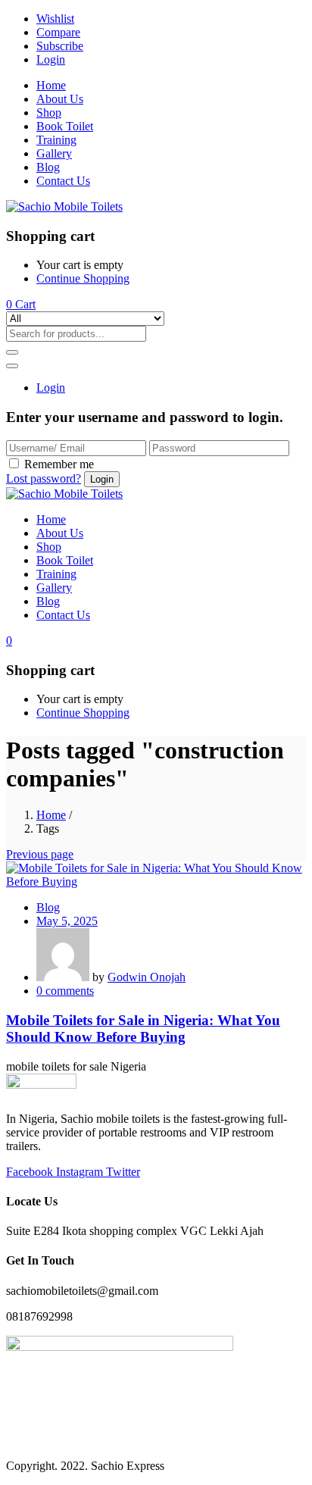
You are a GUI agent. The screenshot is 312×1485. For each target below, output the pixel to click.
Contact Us (63, 180)
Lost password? (43, 478)
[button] (21, 304)
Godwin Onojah (147, 977)
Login (50, 59)
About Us (59, 98)
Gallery (54, 153)
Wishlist (55, 18)
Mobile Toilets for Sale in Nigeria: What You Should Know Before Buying (143, 1028)
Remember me (59, 464)
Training (56, 139)
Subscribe (59, 45)
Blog (48, 167)
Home (51, 85)
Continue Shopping (82, 278)
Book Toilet (64, 126)
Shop (48, 112)
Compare (58, 32)
